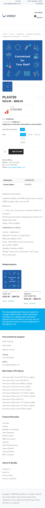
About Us (5, 472)
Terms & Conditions (9, 479)
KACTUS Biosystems (10, 445)
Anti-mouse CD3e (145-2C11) (12, 399)
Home (5, 34)
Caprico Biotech (8, 448)
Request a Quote (8, 350)
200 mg (37, 134)
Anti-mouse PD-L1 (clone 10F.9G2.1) (15, 380)
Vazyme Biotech (8, 451)
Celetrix (5, 426)
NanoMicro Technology (10, 429)
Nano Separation (8, 433)
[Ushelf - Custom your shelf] (9, 15)
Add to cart (17, 152)
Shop (12, 34)
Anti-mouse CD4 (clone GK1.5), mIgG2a (16, 390)
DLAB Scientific (8, 436)
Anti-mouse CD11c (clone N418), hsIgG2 (16, 409)
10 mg (23, 134)
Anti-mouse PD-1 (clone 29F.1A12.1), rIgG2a (18, 377)
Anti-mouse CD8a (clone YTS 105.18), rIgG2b (18, 402)
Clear (23, 142)
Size (3, 134)
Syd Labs (5, 423)
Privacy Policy (7, 475)
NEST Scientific (8, 455)
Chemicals (20, 34)
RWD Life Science (8, 439)
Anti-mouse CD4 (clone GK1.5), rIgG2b (16, 387)
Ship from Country (9, 129)
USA (22, 129)
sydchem (16, 109)
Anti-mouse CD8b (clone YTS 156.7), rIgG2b (18, 406)
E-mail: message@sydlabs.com (12, 2)
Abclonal (5, 442)
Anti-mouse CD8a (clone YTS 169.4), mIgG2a (18, 396)
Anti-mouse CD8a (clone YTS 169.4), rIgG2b (18, 393)
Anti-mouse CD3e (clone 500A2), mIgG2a (17, 383)
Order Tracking (7, 341)
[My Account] (37, 12)
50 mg (23, 138)
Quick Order (6, 345)
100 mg (30, 134)
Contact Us (6, 469)
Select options (17, 274)
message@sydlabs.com (16, 167)
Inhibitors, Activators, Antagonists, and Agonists (22, 124)
